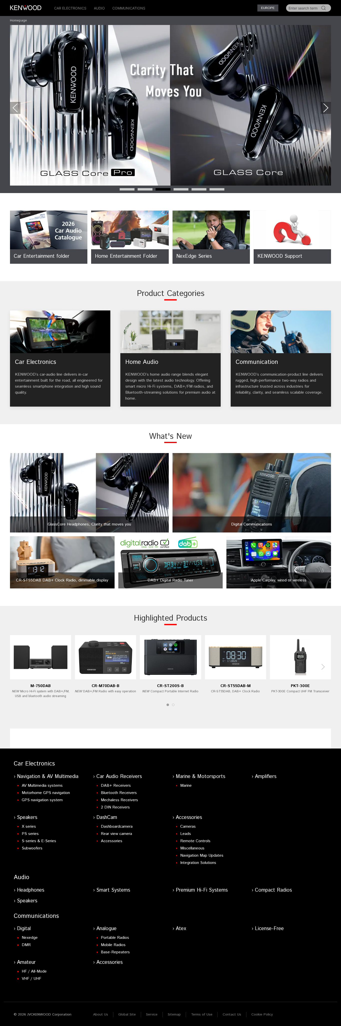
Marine (186, 785)
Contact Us (232, 1014)
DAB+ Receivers (116, 785)
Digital (24, 928)
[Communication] (281, 358)
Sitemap (174, 1014)
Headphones (30, 890)
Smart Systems (113, 890)
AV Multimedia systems (42, 785)
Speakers (27, 817)
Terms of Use (201, 1014)
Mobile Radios (113, 945)
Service (152, 1014)
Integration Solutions (198, 863)
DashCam (106, 817)
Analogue (106, 928)
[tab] (127, 189)
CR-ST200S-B (170, 686)
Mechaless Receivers (119, 800)
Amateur (26, 962)
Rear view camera (116, 834)
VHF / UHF (31, 979)
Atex (181, 928)
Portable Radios (115, 938)
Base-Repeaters (115, 952)
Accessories (111, 841)
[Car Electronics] (60, 358)
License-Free (269, 928)
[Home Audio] (170, 358)
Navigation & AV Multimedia (47, 776)
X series (29, 826)
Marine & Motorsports (200, 776)
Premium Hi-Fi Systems (202, 890)
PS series (30, 834)
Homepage (18, 20)
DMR (26, 945)
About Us (100, 1014)
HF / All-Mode (34, 971)
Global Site (127, 1014)
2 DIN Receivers (115, 807)
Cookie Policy (262, 1014)
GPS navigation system (42, 800)
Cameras (188, 826)
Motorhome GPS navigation (46, 793)
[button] (15, 108)
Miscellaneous (192, 848)
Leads (185, 834)
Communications (128, 8)
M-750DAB (40, 686)
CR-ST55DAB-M (235, 686)
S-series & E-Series (39, 841)
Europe (268, 7)
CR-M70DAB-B (105, 686)
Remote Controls (195, 841)
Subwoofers (32, 848)
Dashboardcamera (117, 826)
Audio (99, 8)
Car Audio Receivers (119, 776)
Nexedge (30, 938)
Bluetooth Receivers (119, 793)
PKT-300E (300, 686)
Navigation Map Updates (201, 855)
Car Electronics (70, 8)
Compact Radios (273, 890)
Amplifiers (265, 776)
